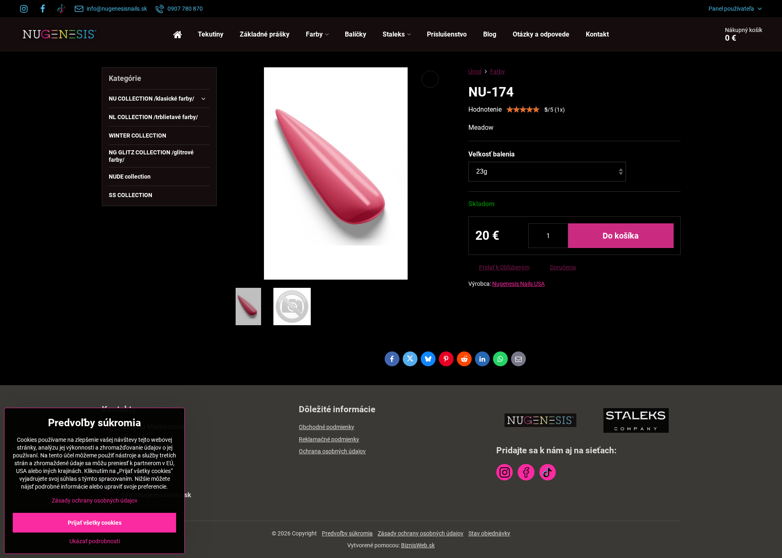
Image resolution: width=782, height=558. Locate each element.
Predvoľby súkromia (347, 533)
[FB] (42, 8)
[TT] (61, 8)
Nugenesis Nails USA (518, 283)
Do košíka (621, 236)
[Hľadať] (689, 34)
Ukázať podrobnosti (94, 541)
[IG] (26, 8)
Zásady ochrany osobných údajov (420, 533)
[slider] (523, 109)
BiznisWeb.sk (418, 545)
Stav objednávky (489, 533)
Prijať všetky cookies (95, 522)
